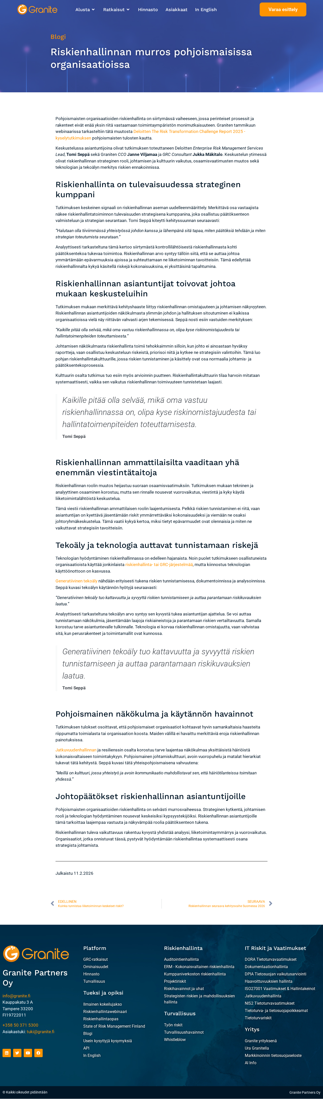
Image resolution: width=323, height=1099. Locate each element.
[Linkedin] (7, 1053)
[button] (85, 9)
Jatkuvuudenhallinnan (76, 749)
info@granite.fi (16, 995)
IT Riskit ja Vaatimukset (275, 948)
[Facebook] (38, 1053)
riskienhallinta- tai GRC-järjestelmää (159, 564)
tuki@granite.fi (40, 1031)
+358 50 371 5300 (20, 1025)
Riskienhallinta (183, 948)
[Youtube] (28, 1053)
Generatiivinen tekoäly (76, 580)
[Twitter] (17, 1053)
